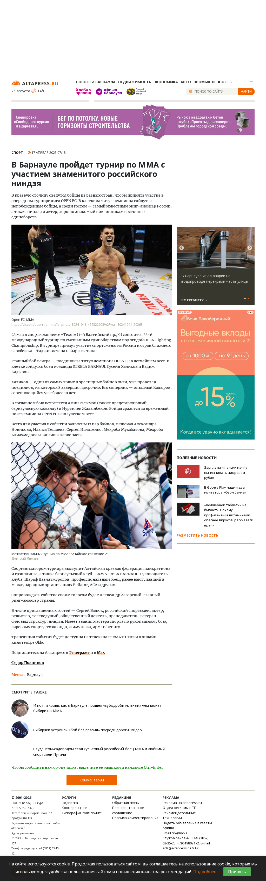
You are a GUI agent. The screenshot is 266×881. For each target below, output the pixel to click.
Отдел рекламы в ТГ (179, 807)
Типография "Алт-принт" (82, 812)
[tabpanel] (216, 268)
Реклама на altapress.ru (182, 802)
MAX (195, 848)
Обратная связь (125, 802)
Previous (181, 248)
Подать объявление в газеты (187, 823)
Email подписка (175, 833)
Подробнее (204, 872)
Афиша (168, 827)
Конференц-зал (75, 807)
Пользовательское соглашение (128, 810)
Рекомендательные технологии (179, 815)
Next (249, 248)
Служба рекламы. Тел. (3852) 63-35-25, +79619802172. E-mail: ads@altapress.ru (187, 843)
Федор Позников (27, 662)
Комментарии (91, 780)
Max (101, 652)
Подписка (70, 802)
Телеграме (79, 652)
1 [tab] (245, 298)
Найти (246, 91)
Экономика (166, 81)
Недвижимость (134, 81)
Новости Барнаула (96, 81)
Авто (186, 81)
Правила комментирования (135, 817)
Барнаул (35, 674)
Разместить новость (197, 535)
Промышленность (213, 81)
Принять (237, 872)
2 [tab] (248, 298)
